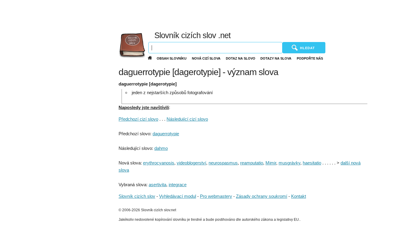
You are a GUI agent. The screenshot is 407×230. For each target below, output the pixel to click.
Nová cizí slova (206, 58)
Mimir (270, 162)
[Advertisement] (266, 14)
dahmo (161, 148)
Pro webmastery (216, 196)
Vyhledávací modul (177, 196)
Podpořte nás (310, 58)
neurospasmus (223, 162)
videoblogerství (191, 162)
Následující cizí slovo (187, 119)
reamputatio (251, 162)
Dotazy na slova (275, 58)
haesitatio (312, 162)
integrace (178, 184)
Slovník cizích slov (137, 196)
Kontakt (298, 196)
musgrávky (289, 162)
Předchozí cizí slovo (138, 119)
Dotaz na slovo (240, 58)
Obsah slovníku (172, 58)
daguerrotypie (166, 133)
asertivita (157, 184)
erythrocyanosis (158, 162)
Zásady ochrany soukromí (261, 196)
